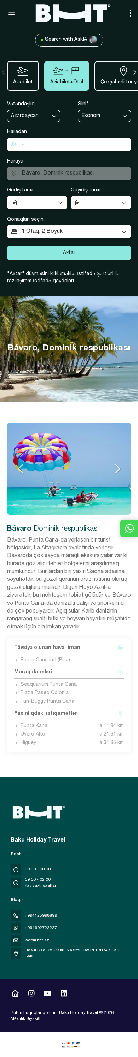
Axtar (69, 252)
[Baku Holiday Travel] (38, 812)
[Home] (15, 994)
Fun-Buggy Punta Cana (47, 701)
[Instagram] (31, 994)
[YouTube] (47, 994)
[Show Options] (54, 116)
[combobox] (28, 116)
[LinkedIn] (63, 994)
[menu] (130, 13)
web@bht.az (37, 940)
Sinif (83, 104)
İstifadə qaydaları (53, 281)
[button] (3, 72)
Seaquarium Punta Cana (49, 684)
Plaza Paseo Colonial (45, 693)
